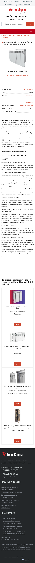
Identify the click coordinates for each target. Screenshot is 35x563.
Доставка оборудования (11, 521)
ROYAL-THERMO (28, 89)
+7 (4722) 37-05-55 (17, 16)
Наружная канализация (9, 495)
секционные (29, 102)
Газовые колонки (7, 490)
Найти (29, 24)
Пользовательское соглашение (14, 531)
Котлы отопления (7, 503)
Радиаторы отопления (9, 505)
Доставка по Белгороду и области (17, 75)
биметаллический (14, 390)
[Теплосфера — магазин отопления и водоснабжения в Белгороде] (17, 10)
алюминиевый (29, 96)
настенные (30, 99)
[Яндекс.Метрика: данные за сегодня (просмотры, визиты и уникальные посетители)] (28, 560)
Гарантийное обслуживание (12, 526)
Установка (10, 4)
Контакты (9, 1)
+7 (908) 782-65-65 (17, 19)
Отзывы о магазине (10, 528)
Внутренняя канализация (9, 487)
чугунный (6, 428)
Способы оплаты (9, 518)
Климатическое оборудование (11, 492)
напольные (13, 428)
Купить (17, 324)
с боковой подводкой (26, 105)
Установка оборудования (12, 523)
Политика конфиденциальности (14, 534)
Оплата (18, 1)
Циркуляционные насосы (10, 500)
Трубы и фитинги (7, 497)
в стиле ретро (27, 428)
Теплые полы (5, 508)
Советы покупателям (24, 4)
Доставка (29, 1)
